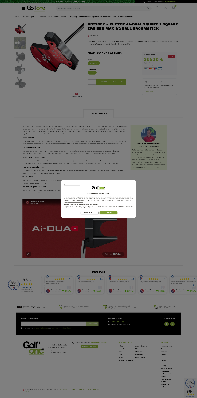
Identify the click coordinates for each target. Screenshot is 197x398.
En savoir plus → (89, 212)
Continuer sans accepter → (72, 185)
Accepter (108, 212)
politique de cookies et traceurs (73, 202)
